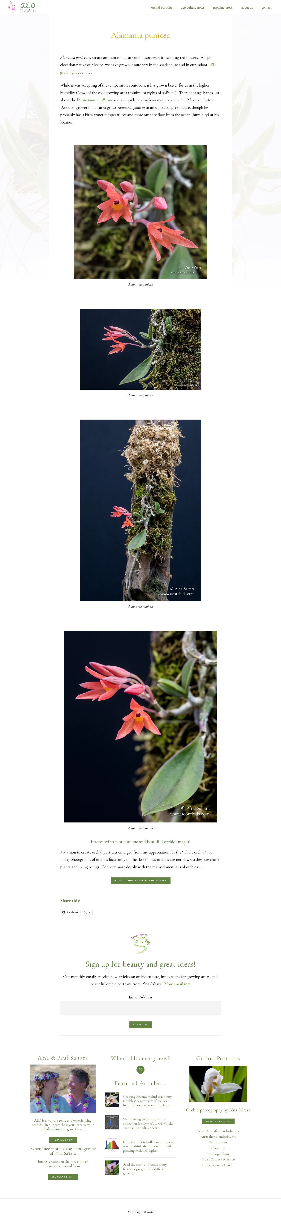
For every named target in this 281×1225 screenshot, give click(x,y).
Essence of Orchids (25, 7)
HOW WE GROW (63, 1140)
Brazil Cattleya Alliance (218, 1159)
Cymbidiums (218, 1142)
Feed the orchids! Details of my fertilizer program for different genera (145, 1168)
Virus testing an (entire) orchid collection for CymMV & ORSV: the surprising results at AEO (148, 1123)
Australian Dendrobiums (218, 1136)
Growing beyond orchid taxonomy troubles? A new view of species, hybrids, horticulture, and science (147, 1100)
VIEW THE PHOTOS (218, 1121)
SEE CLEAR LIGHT (63, 1177)
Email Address (140, 997)
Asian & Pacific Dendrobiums (218, 1131)
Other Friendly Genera (218, 1165)
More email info (177, 983)
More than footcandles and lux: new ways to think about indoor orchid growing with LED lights (148, 1146)
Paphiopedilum (218, 1154)
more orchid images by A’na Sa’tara (141, 881)
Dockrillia (218, 1148)
